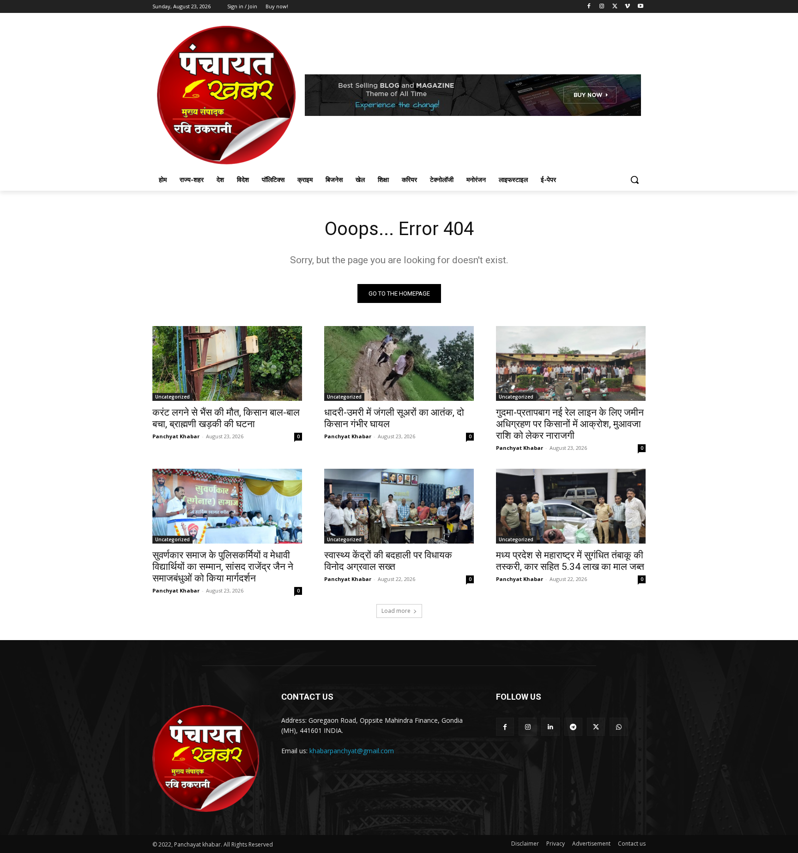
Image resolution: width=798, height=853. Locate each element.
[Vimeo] (627, 6)
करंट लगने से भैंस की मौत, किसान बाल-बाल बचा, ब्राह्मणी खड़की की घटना (226, 418)
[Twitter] (615, 6)
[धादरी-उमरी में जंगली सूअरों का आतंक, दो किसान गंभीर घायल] (399, 363)
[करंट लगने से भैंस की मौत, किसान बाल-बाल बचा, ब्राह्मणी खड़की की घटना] (227, 363)
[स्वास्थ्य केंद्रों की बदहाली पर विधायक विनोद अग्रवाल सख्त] (399, 506)
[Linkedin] (550, 727)
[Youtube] (640, 6)
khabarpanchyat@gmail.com (351, 750)
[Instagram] (602, 6)
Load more (396, 611)
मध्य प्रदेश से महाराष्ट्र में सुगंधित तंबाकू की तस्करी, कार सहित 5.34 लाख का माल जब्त (570, 561)
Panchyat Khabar (176, 436)
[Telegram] (573, 727)
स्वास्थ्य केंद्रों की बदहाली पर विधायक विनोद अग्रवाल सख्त (388, 561)
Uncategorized (172, 396)
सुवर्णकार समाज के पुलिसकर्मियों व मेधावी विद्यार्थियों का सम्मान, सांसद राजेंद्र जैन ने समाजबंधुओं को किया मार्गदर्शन (222, 567)
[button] (634, 180)
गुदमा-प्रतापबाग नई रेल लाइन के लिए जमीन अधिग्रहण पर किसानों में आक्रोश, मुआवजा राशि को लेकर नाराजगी (570, 424)
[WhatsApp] (619, 727)
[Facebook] (589, 6)
